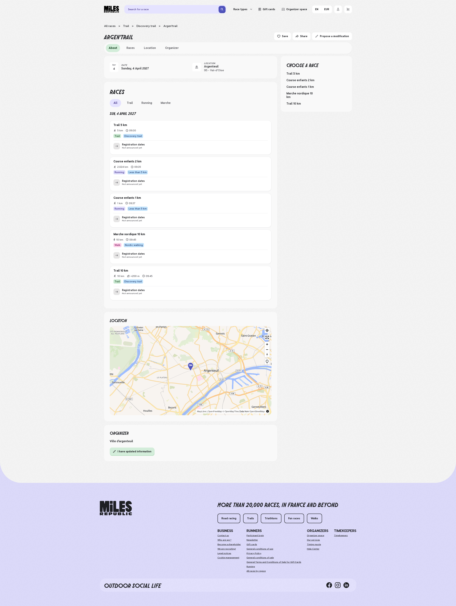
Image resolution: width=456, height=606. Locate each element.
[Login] (338, 9)
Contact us (223, 535)
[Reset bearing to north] (267, 354)
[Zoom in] (267, 344)
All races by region (256, 571)
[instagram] (339, 585)
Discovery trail (146, 26)
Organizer (172, 48)
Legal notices (224, 553)
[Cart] (348, 9)
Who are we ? (224, 540)
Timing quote (314, 544)
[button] (190, 370)
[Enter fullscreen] (267, 337)
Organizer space (315, 535)
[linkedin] (347, 585)
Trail (126, 26)
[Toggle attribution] (267, 411)
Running (146, 103)
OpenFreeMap (215, 411)
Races (130, 48)
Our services (313, 540)
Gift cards (252, 544)
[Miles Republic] (111, 9)
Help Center (313, 549)
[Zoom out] (267, 349)
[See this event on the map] (196, 67)
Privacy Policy (254, 553)
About (113, 48)
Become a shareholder (229, 544)
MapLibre (201, 411)
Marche (166, 103)
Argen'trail (170, 26)
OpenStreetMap (257, 411)
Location (150, 48)
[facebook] (330, 585)
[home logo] (116, 508)
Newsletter (252, 540)
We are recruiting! (226, 549)
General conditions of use (260, 549)
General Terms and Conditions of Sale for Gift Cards (274, 562)
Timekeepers (341, 535)
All (115, 103)
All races (110, 26)
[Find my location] (267, 330)
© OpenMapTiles (230, 411)
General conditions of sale (260, 557)
